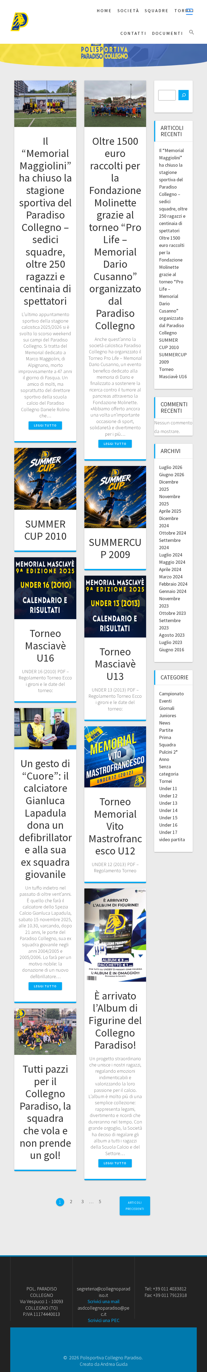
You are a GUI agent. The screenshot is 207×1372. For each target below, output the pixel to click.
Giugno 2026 (171, 474)
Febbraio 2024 (173, 584)
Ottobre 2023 (172, 613)
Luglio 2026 (170, 467)
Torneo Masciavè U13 (115, 664)
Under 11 (168, 788)
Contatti (133, 33)
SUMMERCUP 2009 (115, 548)
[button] (191, 32)
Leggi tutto (45, 425)
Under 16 (168, 825)
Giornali (166, 708)
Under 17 (168, 832)
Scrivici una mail (103, 1301)
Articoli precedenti (135, 1206)
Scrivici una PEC (103, 1320)
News (164, 723)
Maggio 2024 (172, 562)
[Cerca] (183, 95)
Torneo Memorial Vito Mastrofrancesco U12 (115, 826)
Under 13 (168, 803)
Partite (166, 730)
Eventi (165, 701)
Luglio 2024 (170, 555)
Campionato (171, 693)
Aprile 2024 (170, 569)
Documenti (167, 33)
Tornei (165, 781)
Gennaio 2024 (172, 591)
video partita (172, 839)
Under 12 (168, 796)
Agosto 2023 (172, 635)
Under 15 (168, 817)
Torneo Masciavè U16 (45, 645)
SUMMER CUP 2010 (45, 530)
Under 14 (168, 810)
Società (128, 10)
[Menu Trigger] (189, 11)
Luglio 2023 (170, 642)
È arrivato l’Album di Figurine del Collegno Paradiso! (115, 1020)
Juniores (167, 715)
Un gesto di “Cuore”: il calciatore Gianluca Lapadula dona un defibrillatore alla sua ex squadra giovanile (45, 819)
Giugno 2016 (171, 649)
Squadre (157, 10)
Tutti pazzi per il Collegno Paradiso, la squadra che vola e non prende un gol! (45, 1112)
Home (104, 10)
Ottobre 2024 (172, 533)
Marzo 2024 (170, 576)
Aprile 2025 (170, 511)
